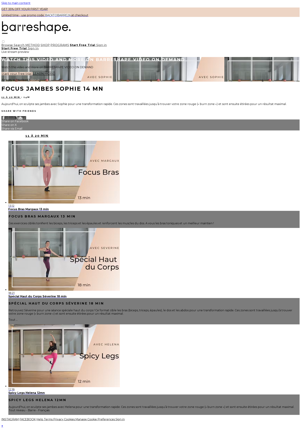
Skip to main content (15, 3)
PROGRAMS (60, 45)
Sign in (101, 45)
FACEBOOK (28, 419)
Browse (7, 45)
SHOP (45, 45)
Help (40, 419)
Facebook (8, 117)
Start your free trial (17, 73)
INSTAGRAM (10, 419)
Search (19, 45)
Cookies (69, 419)
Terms (48, 419)
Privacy (58, 419)
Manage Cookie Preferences (95, 419)
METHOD (32, 45)
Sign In (33, 48)
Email (22, 117)
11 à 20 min (11, 97)
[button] (3, 41)
